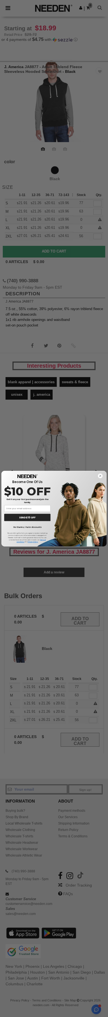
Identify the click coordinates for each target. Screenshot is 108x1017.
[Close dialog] (100, 475)
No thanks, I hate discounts (27, 527)
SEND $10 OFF (27, 517)
